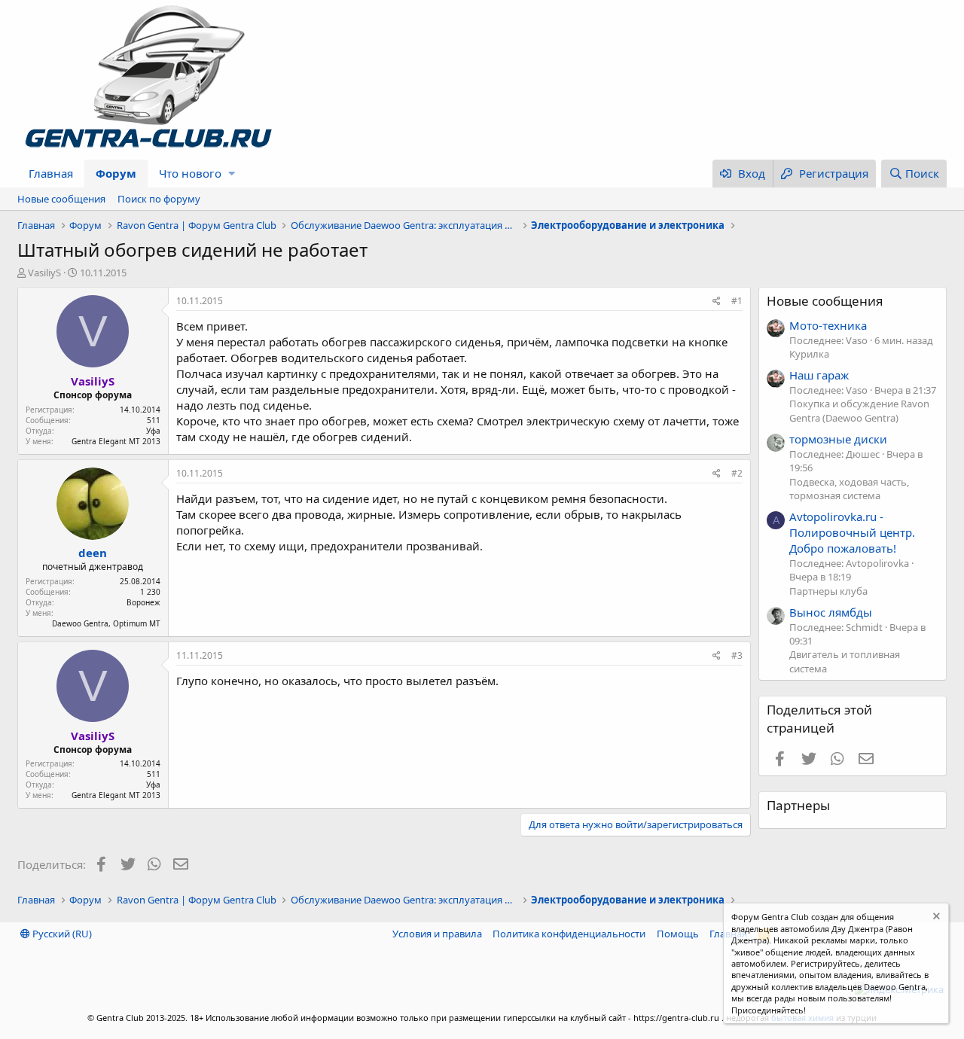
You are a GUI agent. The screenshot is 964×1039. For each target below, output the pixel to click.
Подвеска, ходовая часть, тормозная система (849, 488)
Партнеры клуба (828, 591)
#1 (737, 300)
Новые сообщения (61, 199)
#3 (737, 655)
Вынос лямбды (830, 612)
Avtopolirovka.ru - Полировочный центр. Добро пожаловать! (852, 532)
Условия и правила (437, 933)
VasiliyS (44, 272)
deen (92, 552)
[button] (231, 173)
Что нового (190, 173)
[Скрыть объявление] (935, 918)
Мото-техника (828, 325)
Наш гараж (819, 374)
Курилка (809, 354)
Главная (51, 173)
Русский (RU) (61, 933)
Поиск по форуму (158, 199)
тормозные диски (838, 438)
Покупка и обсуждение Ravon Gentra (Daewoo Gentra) (859, 410)
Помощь (678, 933)
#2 (737, 473)
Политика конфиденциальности (569, 933)
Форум (116, 173)
